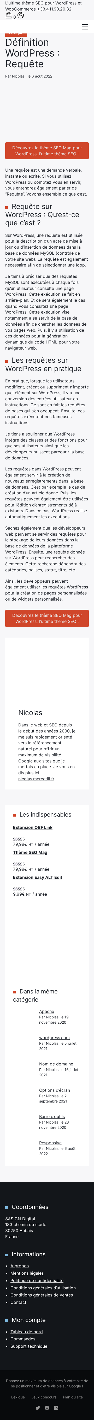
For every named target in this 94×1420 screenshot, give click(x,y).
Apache (46, 1011)
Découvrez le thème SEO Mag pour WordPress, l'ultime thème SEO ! (47, 150)
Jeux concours (43, 1397)
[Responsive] (23, 1150)
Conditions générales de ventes (41, 1295)
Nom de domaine (56, 1064)
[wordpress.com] (23, 1045)
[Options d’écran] (23, 1097)
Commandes (22, 1338)
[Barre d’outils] (23, 1124)
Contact (18, 1302)
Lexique (18, 1397)
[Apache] (23, 1018)
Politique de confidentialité (36, 1280)
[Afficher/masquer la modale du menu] (85, 27)
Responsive (50, 1142)
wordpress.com (54, 1037)
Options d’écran (54, 1090)
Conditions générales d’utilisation (43, 1287)
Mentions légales (27, 1273)
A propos (19, 1265)
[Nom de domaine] (23, 1071)
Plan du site (73, 1397)
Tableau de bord (26, 1331)
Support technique (28, 1346)
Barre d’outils (52, 1116)
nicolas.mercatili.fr (36, 778)
